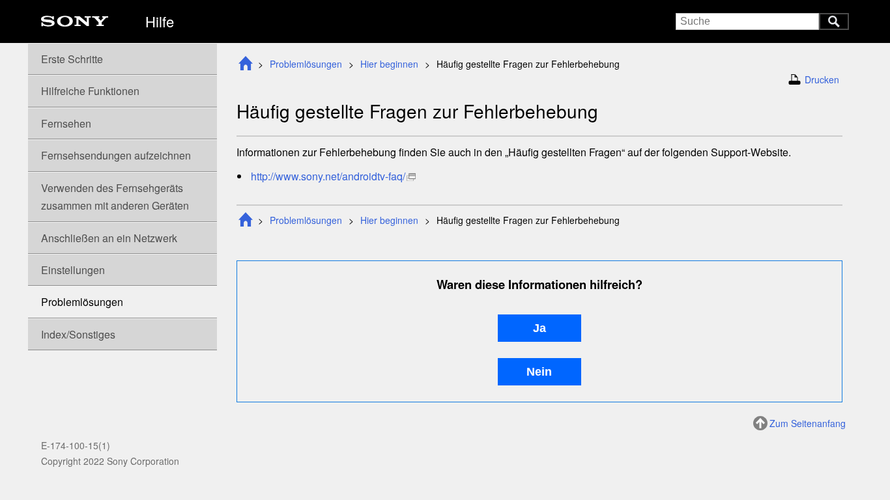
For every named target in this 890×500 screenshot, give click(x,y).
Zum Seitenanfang (807, 423)
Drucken (822, 79)
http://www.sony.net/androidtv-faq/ (328, 176)
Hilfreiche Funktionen (90, 90)
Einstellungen (73, 269)
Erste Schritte (72, 58)
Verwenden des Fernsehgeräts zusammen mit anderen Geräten (115, 196)
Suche (834, 21)
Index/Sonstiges (78, 334)
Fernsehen (66, 123)
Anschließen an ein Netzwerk (109, 237)
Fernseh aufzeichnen (116, 155)
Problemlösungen (306, 63)
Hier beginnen (389, 63)
